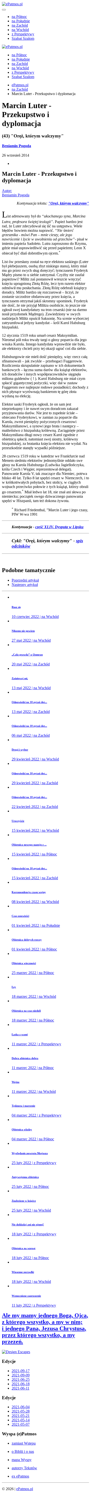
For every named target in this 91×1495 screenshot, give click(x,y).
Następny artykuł (25, 585)
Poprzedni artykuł (25, 580)
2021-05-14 (21, 1420)
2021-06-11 (20, 1388)
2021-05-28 (21, 1411)
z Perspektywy (23, 34)
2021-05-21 (21, 1416)
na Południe (21, 21)
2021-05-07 (21, 1424)
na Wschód (20, 30)
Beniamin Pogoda (16, 146)
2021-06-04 (21, 1407)
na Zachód (20, 25)
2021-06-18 (21, 1384)
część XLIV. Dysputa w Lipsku (59, 527)
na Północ (19, 17)
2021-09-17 (21, 1371)
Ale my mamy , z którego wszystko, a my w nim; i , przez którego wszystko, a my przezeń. (45, 1328)
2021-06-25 (21, 1379)
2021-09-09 (21, 1375)
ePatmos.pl (20, 85)
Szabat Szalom (23, 38)
